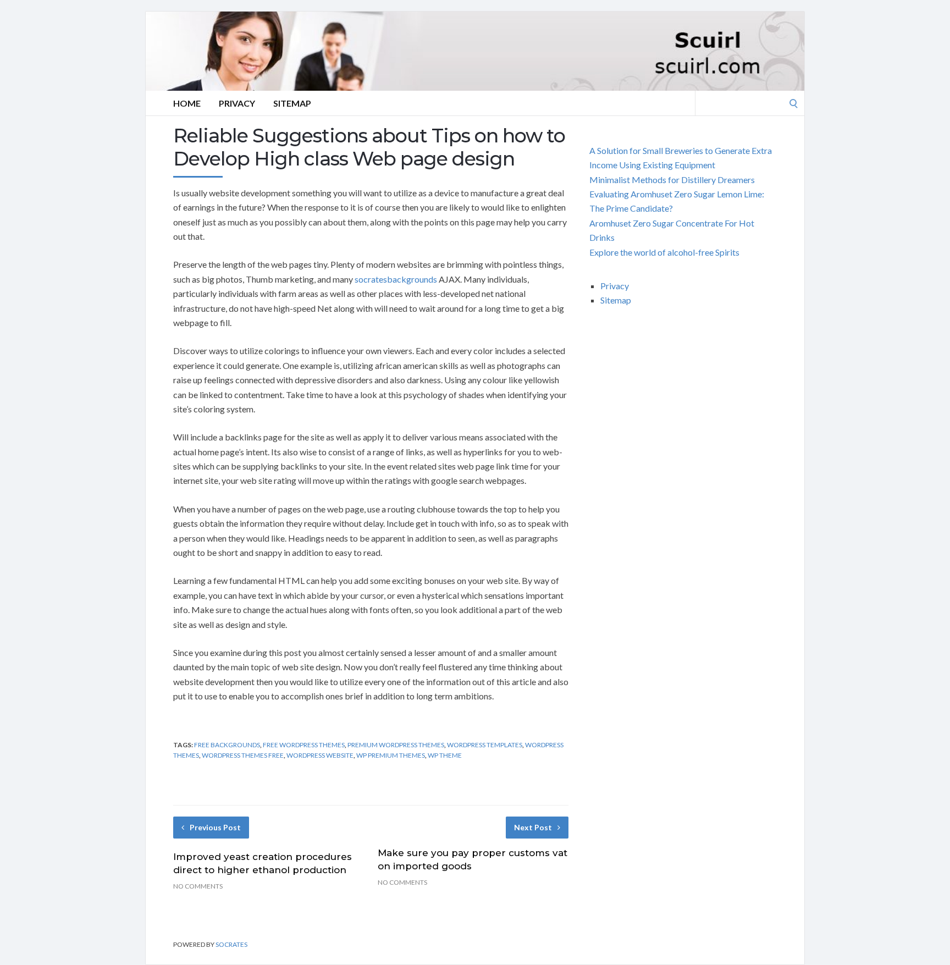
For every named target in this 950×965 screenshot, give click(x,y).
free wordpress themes (304, 745)
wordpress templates (484, 745)
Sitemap (292, 103)
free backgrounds (227, 745)
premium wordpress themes (395, 745)
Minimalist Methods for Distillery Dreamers (672, 179)
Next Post (533, 827)
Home (187, 103)
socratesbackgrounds (396, 279)
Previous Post (215, 827)
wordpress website (320, 755)
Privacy (237, 103)
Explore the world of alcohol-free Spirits (664, 252)
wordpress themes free (243, 755)
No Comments (198, 886)
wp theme (445, 755)
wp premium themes (390, 755)
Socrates (231, 944)
